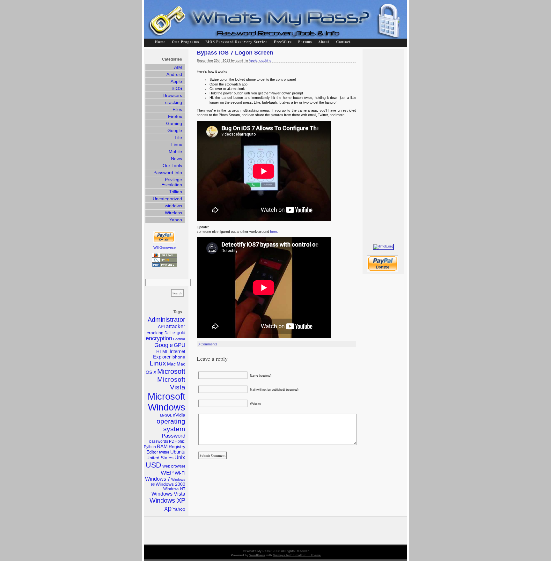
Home (160, 41)
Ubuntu (177, 451)
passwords (158, 441)
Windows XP (167, 500)
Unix (179, 457)
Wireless (173, 212)
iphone (178, 357)
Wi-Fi (180, 473)
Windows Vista (168, 494)
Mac (171, 364)
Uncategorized (167, 198)
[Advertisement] (385, 144)
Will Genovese (164, 247)
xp (168, 508)
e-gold (179, 332)
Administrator (166, 319)
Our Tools (172, 165)
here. (274, 231)
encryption (159, 338)
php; (181, 441)
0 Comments (207, 344)
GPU (179, 345)
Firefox (175, 116)
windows (173, 205)
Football (179, 339)
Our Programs (185, 41)
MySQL (166, 415)
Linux (176, 144)
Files (177, 109)
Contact (343, 41)
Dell (168, 333)
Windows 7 (157, 479)
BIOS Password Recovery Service (236, 41)
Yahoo (175, 219)
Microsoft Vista (171, 383)
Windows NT (174, 489)
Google (174, 130)
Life (178, 137)
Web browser (173, 466)
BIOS (177, 88)
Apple (253, 60)
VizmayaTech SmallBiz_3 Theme (297, 555)
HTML (162, 351)
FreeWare (283, 41)
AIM (178, 67)
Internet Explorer (169, 354)
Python (150, 447)
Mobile (175, 151)
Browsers (172, 95)
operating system (171, 424)
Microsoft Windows (166, 401)
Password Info (167, 172)
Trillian (175, 191)
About (324, 41)
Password (173, 436)
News (176, 158)
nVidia (179, 415)
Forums (305, 41)
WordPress (257, 555)
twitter (164, 452)
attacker (175, 326)
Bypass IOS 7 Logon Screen (235, 52)
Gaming (174, 123)
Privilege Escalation (171, 182)
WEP (167, 472)
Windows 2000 (170, 484)
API (161, 326)
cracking (265, 60)
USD (153, 465)
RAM (162, 446)
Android (174, 74)
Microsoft (171, 371)
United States (159, 457)
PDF (173, 441)
